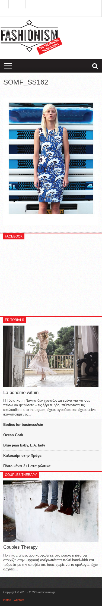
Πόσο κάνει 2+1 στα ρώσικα (26, 466)
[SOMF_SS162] (51, 223)
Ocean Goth (13, 435)
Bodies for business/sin (23, 425)
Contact (19, 599)
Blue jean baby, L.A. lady (24, 445)
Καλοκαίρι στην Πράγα (22, 456)
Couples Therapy (20, 547)
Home (7, 599)
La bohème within (21, 392)
